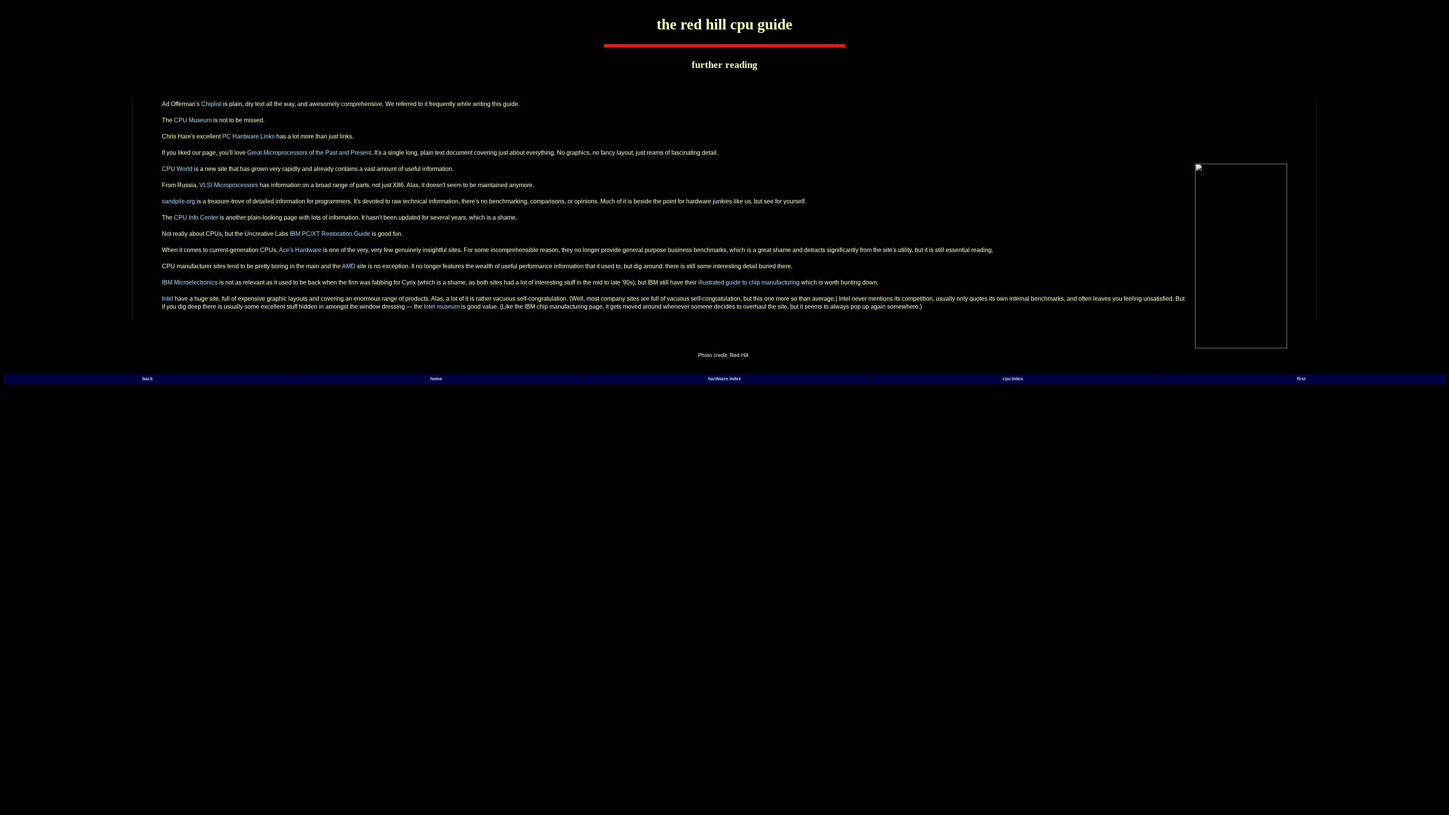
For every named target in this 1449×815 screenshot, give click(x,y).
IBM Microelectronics (190, 282)
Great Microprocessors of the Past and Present (309, 152)
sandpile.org (178, 201)
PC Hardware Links (248, 136)
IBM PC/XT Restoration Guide (330, 234)
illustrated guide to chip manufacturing (749, 282)
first (1301, 378)
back (147, 378)
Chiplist (211, 104)
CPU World (177, 169)
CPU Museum (193, 120)
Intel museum (442, 306)
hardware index (724, 378)
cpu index (1013, 378)
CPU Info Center (196, 217)
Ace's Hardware (300, 250)
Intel (168, 298)
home (436, 378)
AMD (349, 266)
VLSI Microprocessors (228, 185)
